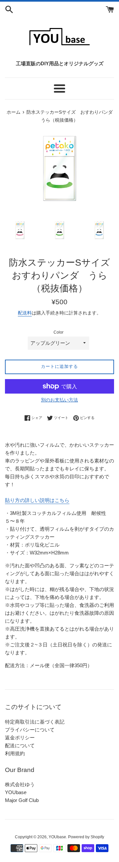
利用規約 (15, 753)
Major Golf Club (22, 800)
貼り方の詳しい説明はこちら (37, 500)
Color (58, 332)
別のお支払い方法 (59, 399)
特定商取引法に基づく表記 (34, 722)
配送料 (25, 312)
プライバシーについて (30, 729)
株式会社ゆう (20, 784)
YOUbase (15, 792)
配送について (20, 745)
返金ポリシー (20, 737)
